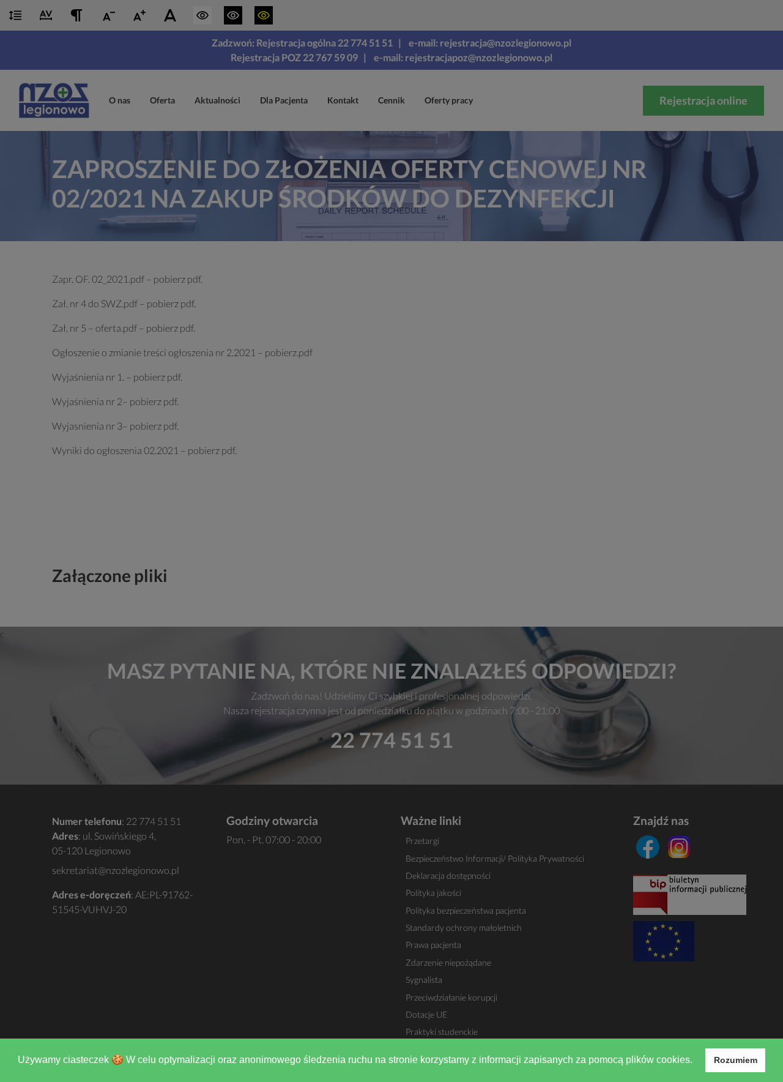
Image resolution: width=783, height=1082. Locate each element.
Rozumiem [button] (735, 1060)
